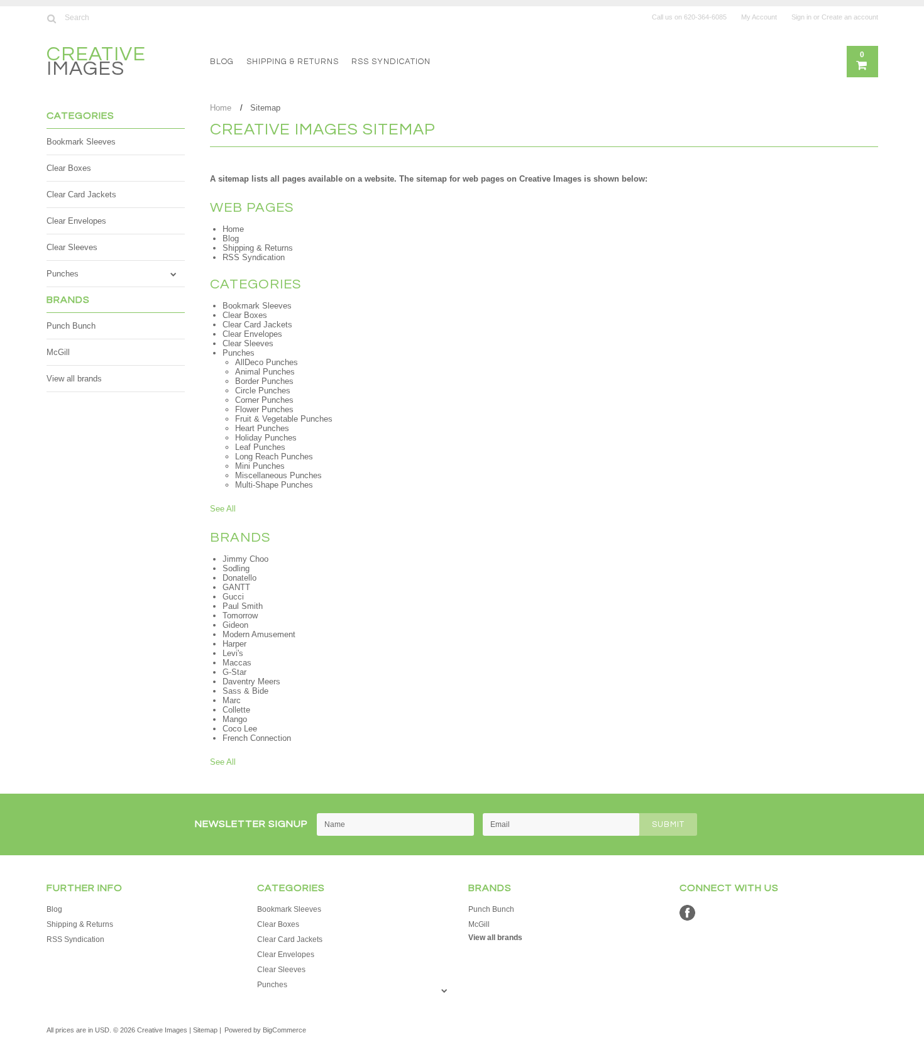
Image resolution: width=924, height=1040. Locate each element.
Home (220, 107)
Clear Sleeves (72, 247)
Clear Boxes (69, 168)
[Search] (52, 18)
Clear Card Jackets (81, 194)
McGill (58, 352)
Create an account (850, 17)
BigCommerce (284, 1030)
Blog (222, 61)
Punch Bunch (71, 326)
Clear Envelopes (76, 221)
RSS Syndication (391, 61)
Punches (63, 273)
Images (96, 63)
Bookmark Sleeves (81, 141)
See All (223, 508)
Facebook (687, 913)
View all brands (74, 378)
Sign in (801, 17)
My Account (759, 17)
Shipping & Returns (292, 61)
